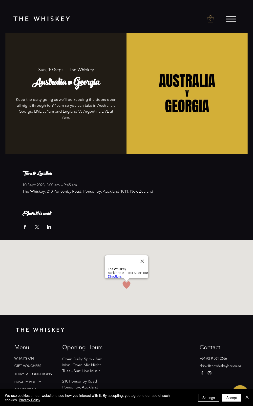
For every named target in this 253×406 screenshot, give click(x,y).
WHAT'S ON (24, 358)
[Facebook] (202, 373)
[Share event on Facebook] (24, 227)
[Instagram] (209, 373)
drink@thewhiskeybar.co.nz (220, 366)
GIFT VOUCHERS (27, 366)
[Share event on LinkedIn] (49, 227)
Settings (208, 397)
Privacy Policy (29, 399)
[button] (210, 18)
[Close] (247, 397)
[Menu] (231, 19)
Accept (231, 397)
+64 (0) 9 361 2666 (213, 358)
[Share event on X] (37, 227)
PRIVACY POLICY (27, 382)
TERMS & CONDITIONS (33, 374)
